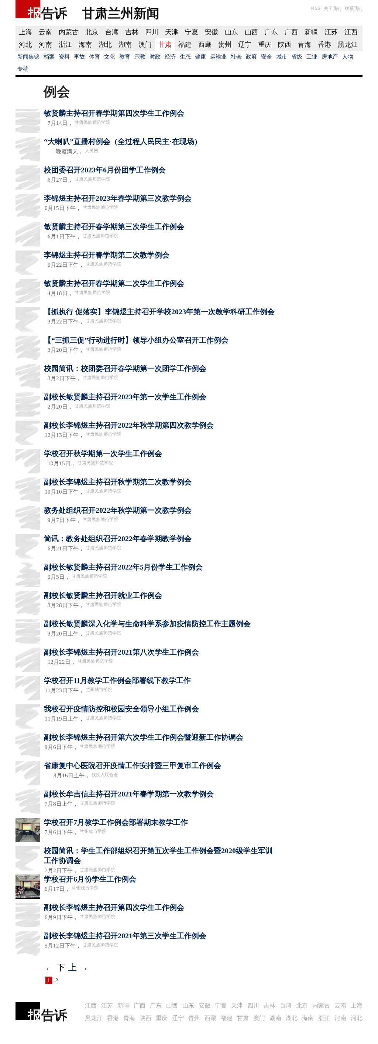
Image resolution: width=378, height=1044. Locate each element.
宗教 (139, 57)
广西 (291, 32)
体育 (94, 57)
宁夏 (191, 32)
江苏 (331, 32)
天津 (171, 32)
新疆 (311, 32)
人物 (347, 57)
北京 (92, 32)
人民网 (91, 150)
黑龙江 (348, 44)
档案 (49, 57)
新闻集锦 (28, 57)
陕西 (284, 44)
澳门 (145, 44)
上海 (25, 32)
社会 (236, 57)
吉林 (131, 32)
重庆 (264, 44)
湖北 (105, 44)
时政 (155, 57)
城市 (281, 57)
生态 (185, 57)
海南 (85, 44)
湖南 (125, 44)
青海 (304, 44)
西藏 (205, 44)
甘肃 (165, 44)
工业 (311, 57)
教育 (124, 57)
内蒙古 (69, 32)
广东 (271, 32)
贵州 (224, 44)
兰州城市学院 (99, 689)
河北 (25, 44)
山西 (251, 32)
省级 (296, 57)
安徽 (211, 32)
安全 (266, 57)
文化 (109, 57)
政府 (251, 57)
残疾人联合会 (105, 774)
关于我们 (332, 8)
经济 (170, 57)
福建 (185, 44)
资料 (64, 57)
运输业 (218, 57)
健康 (200, 57)
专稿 (22, 69)
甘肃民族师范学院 (92, 122)
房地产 (330, 57)
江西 (351, 32)
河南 (45, 44)
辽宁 (244, 44)
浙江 (65, 44)
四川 (151, 32)
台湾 (111, 32)
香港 (324, 44)
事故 (79, 57)
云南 (45, 32)
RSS (315, 8)
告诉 (54, 13)
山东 (231, 32)
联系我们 (353, 8)
